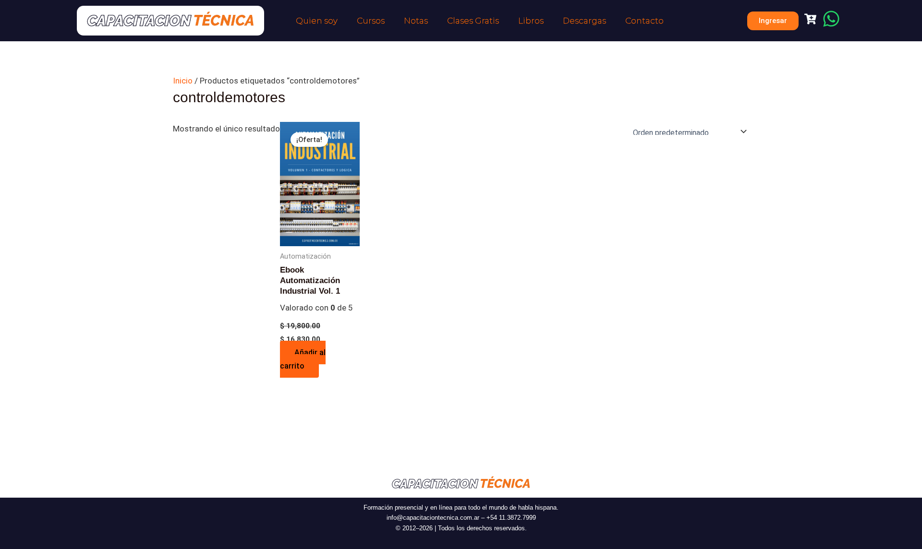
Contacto (644, 20)
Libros (531, 20)
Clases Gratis (473, 20)
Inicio (183, 80)
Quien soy (317, 20)
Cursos (371, 20)
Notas (416, 20)
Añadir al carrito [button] (303, 359)
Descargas (584, 20)
